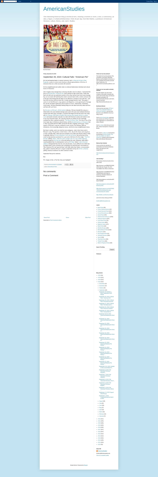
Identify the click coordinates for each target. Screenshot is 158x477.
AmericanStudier (102, 451)
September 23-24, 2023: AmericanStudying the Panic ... (107, 315)
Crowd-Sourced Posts (103, 211)
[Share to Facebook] (71, 164)
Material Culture (102, 224)
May (100, 407)
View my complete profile (102, 455)
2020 (99, 423)
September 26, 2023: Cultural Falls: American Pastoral (106, 307)
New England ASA (102, 233)
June (100, 405)
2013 (99, 438)
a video (102, 125)
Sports (99, 237)
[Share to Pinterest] (72, 164)
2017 (99, 429)
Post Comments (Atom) (56, 220)
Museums (100, 231)
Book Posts (100, 207)
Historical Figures (102, 218)
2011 (99, 442)
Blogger (86, 465)
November (102, 285)
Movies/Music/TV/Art (52, 166)
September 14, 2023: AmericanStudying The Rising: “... (105, 349)
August (101, 401)
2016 (99, 431)
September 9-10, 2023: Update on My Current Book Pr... (106, 367)
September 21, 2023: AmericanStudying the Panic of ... (107, 325)
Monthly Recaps (102, 228)
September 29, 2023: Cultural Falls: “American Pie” (106, 297)
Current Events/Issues (103, 213)
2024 (99, 279)
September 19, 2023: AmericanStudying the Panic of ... (107, 334)
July (100, 403)
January (101, 416)
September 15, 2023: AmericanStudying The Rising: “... (105, 344)
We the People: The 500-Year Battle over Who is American (104, 136)
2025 (99, 277)
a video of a (105, 132)
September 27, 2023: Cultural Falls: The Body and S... (106, 304)
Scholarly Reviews (102, 235)
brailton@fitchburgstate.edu (103, 201)
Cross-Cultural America (103, 209)
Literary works (101, 222)
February (101, 414)
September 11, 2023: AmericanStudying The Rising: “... (105, 363)
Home (67, 217)
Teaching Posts (101, 239)
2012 (99, 440)
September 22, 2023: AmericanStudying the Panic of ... (107, 320)
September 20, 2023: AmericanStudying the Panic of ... (107, 330)
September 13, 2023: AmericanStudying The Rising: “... (105, 353)
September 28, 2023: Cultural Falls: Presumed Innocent (106, 300)
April (100, 409)
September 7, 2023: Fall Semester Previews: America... (105, 376)
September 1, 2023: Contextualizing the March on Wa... (106, 397)
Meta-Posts (100, 226)
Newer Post (47, 217)
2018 (99, 427)
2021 (99, 421)
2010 (99, 444)
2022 (99, 419)
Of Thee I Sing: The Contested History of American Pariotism (104, 110)
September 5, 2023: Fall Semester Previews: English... (105, 384)
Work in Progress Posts (103, 243)
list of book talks (105, 117)
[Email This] (65, 164)
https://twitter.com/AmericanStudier (104, 194)
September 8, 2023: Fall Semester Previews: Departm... (105, 371)
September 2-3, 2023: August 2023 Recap (106, 393)
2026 (99, 275)
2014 (99, 436)
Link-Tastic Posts (102, 220)
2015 (99, 433)
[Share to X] (69, 164)
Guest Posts (101, 215)
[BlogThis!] (67, 164)
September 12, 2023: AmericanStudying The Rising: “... (105, 358)
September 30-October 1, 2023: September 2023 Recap (105, 293)
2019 (99, 425)
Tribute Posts (101, 241)
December (102, 283)
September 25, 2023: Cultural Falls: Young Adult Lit (106, 311)
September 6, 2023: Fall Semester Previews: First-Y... (106, 380)
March (101, 411)
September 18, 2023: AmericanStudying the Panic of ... (107, 339)
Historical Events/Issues (104, 216)
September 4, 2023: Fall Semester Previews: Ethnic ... (106, 389)
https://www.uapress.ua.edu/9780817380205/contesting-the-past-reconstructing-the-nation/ (105, 190)
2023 (99, 281)
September (102, 290)
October (101, 288)
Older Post (87, 217)
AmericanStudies (64, 9)
